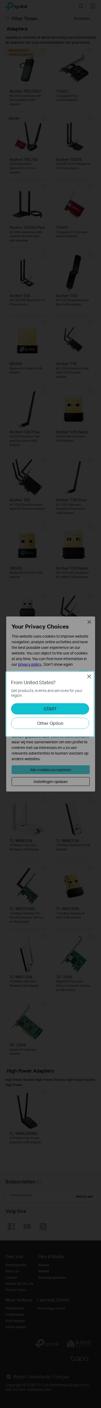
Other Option (50, 723)
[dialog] (50, 704)
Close (89, 676)
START (50, 708)
